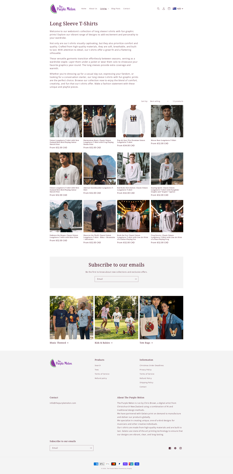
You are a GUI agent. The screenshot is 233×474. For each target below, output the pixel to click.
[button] (104, 8)
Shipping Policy (146, 382)
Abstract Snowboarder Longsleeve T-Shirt (98, 189)
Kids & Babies (102, 342)
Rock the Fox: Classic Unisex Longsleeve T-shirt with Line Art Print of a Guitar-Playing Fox (132, 237)
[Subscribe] (135, 279)
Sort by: (144, 101)
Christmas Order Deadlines (152, 365)
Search (98, 365)
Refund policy (101, 378)
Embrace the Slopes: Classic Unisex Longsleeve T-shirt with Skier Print (64, 236)
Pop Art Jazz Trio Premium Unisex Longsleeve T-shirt (131, 141)
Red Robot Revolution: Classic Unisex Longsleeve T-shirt (132, 189)
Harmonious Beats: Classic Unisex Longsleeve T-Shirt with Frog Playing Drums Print (98, 142)
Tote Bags (145, 342)
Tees (97, 369)
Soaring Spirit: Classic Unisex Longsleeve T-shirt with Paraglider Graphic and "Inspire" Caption (165, 190)
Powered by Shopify (125, 468)
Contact (143, 387)
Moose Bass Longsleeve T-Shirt (163, 140)
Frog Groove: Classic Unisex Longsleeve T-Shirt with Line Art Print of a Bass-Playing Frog (166, 237)
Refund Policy (146, 378)
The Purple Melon (113, 468)
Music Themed (58, 342)
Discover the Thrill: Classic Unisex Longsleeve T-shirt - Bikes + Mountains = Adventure (99, 237)
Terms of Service (102, 374)
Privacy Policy (145, 369)
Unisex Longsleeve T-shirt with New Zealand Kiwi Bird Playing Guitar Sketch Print (64, 142)
